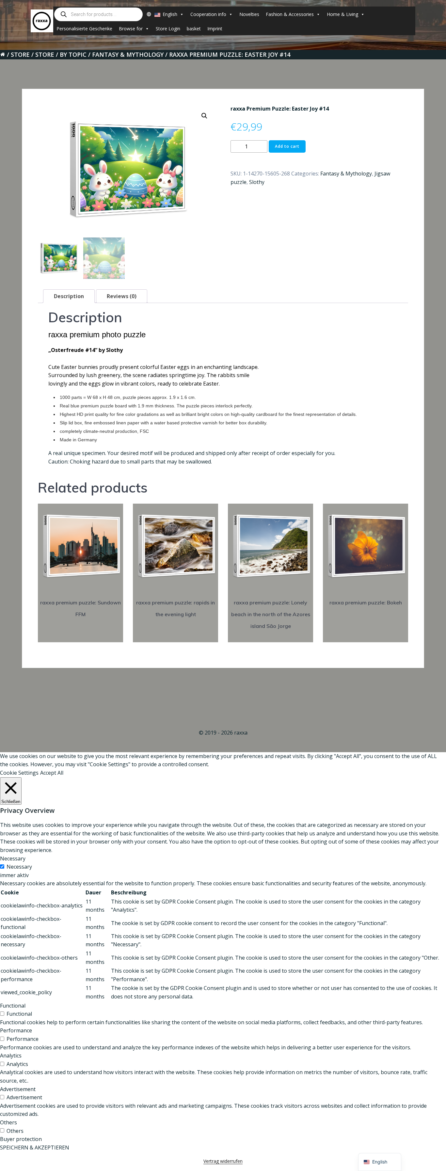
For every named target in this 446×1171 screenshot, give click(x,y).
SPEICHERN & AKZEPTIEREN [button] (34, 1147)
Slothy (256, 182)
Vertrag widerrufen (223, 1161)
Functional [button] (12, 1005)
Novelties (249, 14)
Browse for (131, 28)
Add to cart (287, 146)
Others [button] (8, 1122)
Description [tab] (69, 296)
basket (194, 28)
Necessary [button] (12, 858)
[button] (204, 116)
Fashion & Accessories (290, 14)
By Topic (73, 54)
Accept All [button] (51, 772)
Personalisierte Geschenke (84, 28)
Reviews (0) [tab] (121, 296)
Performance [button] (16, 1030)
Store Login (168, 28)
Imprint (214, 28)
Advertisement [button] (18, 1089)
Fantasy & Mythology (128, 54)
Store (20, 54)
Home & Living (342, 14)
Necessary (19, 866)
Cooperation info (208, 14)
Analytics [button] (11, 1055)
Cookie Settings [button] (19, 772)
